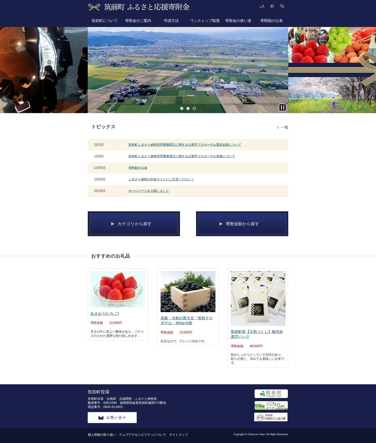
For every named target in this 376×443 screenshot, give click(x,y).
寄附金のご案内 (138, 21)
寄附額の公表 (271, 21)
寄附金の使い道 (238, 21)
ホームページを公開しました (148, 191)
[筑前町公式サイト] (271, 393)
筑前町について (105, 21)
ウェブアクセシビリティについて (142, 434)
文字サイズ (262, 6)
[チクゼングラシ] (271, 405)
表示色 (272, 6)
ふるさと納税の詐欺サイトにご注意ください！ (161, 179)
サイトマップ (178, 434)
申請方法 (171, 21)
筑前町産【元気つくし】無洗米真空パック (257, 334)
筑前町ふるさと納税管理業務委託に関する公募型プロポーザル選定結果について (184, 144)
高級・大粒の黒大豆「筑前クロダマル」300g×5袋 (187, 320)
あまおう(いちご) (104, 314)
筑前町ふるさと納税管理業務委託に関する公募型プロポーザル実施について (181, 156)
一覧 (284, 127)
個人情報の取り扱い (102, 434)
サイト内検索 (282, 6)
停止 (282, 107)
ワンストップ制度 (205, 21)
